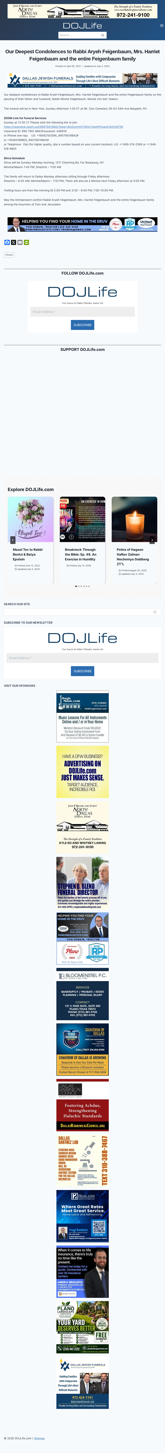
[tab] (76, 586)
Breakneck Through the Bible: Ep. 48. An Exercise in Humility (80, 554)
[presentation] (30, 519)
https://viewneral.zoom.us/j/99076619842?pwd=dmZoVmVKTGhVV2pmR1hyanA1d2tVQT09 (63, 126)
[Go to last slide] (12, 540)
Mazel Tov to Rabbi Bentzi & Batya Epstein (28, 554)
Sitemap (39, 1438)
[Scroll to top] (3, 1360)
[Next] (152, 540)
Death (9, 254)
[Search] (155, 612)
